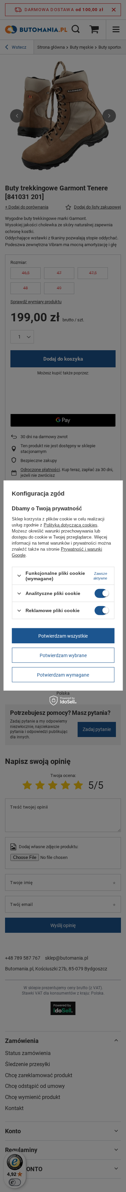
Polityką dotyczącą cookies (70, 525)
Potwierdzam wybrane (63, 655)
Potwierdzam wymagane (63, 674)
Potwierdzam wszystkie (63, 635)
